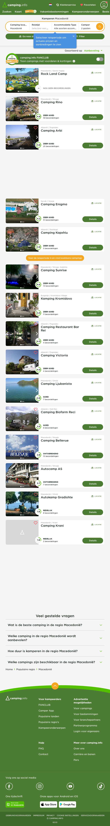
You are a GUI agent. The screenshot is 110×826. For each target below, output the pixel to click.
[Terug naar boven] (55, 686)
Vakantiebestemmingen (54, 11)
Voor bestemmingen (86, 713)
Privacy (51, 815)
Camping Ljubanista (56, 383)
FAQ (41, 748)
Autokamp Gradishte (57, 497)
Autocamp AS (51, 468)
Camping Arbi (51, 130)
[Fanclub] (31, 11)
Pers (76, 759)
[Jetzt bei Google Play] (67, 804)
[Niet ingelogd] (104, 5)
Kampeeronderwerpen (85, 11)
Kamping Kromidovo (56, 298)
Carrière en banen (84, 754)
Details (93, 88)
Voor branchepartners (87, 719)
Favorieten (90, 5)
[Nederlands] (50, 4)
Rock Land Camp (54, 73)
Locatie (98, 73)
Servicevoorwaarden (92, 815)
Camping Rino (51, 102)
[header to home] (14, 4)
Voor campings (83, 708)
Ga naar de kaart (31, 36)
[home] (16, 697)
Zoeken (6, 11)
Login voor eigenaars (86, 731)
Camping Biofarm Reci (58, 412)
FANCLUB (44, 704)
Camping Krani (52, 525)
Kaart (18, 11)
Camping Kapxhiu (54, 232)
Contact (43, 754)
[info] (74, 61)
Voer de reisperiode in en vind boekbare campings (55, 258)
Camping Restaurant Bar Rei (60, 328)
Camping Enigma (54, 204)
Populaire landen (49, 716)
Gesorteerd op (73, 50)
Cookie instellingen (68, 815)
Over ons (79, 748)
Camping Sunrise (54, 270)
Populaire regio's (49, 721)
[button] (18, 26)
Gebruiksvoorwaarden (18, 815)
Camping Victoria (54, 355)
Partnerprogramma (85, 725)
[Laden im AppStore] (48, 804)
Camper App (46, 710)
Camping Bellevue (55, 440)
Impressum (38, 815)
